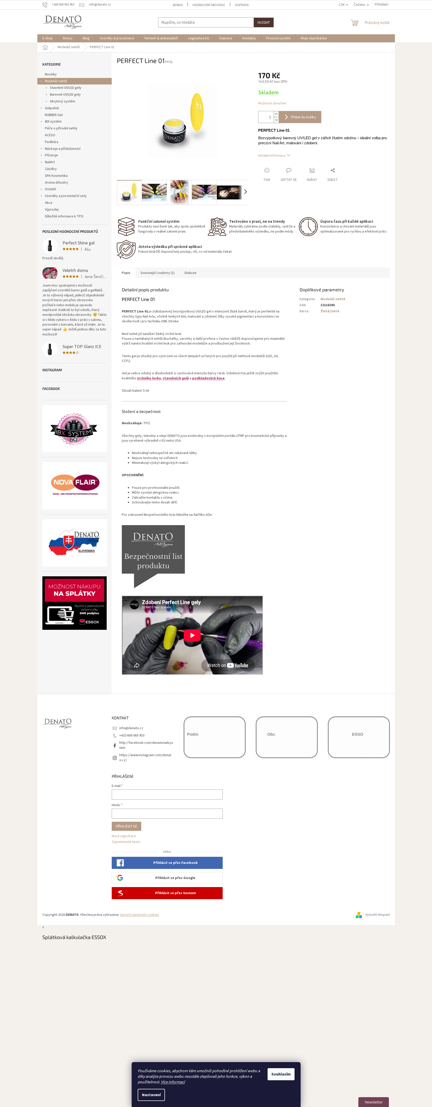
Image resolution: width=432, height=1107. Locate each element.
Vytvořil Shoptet (377, 914)
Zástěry (51, 169)
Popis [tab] (126, 272)
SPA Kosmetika (56, 175)
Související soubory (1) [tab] (157, 272)
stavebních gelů (176, 378)
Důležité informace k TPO (64, 216)
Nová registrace (124, 836)
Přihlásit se (126, 826)
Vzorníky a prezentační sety (66, 195)
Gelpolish (52, 108)
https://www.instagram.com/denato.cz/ (145, 757)
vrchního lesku (149, 378)
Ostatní (50, 189)
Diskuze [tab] (190, 272)
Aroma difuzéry (56, 182)
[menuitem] (47, 38)
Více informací (173, 1082)
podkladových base (208, 378)
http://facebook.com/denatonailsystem (146, 745)
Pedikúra (51, 142)
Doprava (242, 5)
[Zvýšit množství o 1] (276, 114)
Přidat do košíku (303, 117)
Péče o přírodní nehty (61, 128)
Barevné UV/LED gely (65, 94)
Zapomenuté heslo (126, 842)
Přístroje (51, 155)
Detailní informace (271, 155)
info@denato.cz (131, 728)
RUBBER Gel (54, 115)
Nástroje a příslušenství (62, 148)
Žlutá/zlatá (330, 311)
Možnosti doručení (272, 103)
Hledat (263, 22)
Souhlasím (281, 1074)
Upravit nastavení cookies (139, 914)
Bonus (178, 5)
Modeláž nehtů (56, 81)
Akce (48, 202)
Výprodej (52, 209)
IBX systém (53, 121)
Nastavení (151, 1095)
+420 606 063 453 (132, 735)
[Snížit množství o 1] (276, 120)
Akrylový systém (62, 101)
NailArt (50, 162)
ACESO (50, 135)
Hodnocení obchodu (209, 5)
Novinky (51, 74)
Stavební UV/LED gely (65, 87)
